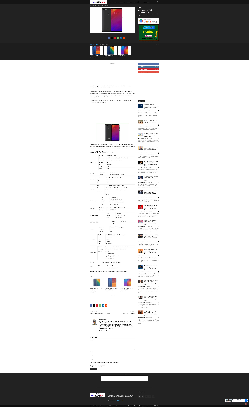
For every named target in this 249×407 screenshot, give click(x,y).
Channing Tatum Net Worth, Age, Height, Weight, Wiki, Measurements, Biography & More (151, 237)
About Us (125, 405)
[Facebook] (109, 38)
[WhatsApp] (118, 38)
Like (157, 63)
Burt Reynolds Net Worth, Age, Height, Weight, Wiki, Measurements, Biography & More (151, 164)
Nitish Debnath (142, 14)
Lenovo (94, 5)
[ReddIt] (124, 38)
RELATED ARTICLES (94, 44)
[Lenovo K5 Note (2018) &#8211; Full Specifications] (97, 282)
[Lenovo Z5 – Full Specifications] (124, 50)
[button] (157, 2)
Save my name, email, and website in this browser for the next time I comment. (104, 362)
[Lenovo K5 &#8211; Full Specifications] (112, 282)
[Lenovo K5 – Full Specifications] (96, 50)
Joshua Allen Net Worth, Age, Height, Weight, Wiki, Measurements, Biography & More (150, 298)
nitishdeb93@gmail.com (118, 400)
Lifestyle (121, 2)
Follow (156, 66)
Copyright (136, 405)
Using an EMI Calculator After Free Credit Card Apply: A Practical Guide (151, 135)
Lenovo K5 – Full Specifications (94, 56)
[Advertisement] (112, 74)
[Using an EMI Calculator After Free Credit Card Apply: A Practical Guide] (140, 134)
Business (129, 2)
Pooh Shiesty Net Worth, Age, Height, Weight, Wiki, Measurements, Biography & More (150, 208)
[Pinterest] (115, 38)
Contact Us (130, 405)
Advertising (146, 2)
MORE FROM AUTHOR (103, 44)
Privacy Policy (147, 405)
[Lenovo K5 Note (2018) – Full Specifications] (110, 50)
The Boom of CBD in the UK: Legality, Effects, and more (150, 121)
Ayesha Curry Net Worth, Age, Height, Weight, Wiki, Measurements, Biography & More (151, 252)
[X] (112, 38)
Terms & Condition (155, 405)
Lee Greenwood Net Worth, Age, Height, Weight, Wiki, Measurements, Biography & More (151, 149)
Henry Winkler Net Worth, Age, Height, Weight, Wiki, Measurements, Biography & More (151, 282)
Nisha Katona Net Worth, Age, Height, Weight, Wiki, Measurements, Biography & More (151, 268)
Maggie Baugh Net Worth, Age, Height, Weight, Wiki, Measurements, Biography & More (151, 313)
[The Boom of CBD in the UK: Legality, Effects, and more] (140, 122)
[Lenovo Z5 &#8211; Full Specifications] (128, 282)
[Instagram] (143, 396)
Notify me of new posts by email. (96, 366)
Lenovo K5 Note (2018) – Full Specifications (109, 56)
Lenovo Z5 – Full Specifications (122, 56)
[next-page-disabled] (158, 44)
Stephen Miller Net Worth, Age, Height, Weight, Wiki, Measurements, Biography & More (151, 193)
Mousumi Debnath (141, 167)
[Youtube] (153, 396)
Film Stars (137, 2)
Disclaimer (141, 405)
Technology (112, 2)
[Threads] (107, 330)
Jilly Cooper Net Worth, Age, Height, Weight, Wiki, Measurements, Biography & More (150, 222)
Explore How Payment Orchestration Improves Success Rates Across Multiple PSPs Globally (151, 107)
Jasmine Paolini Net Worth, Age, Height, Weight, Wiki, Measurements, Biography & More (151, 178)
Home (91, 5)
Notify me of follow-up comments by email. (98, 365)
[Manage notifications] (246, 404)
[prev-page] (156, 44)
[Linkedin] (121, 38)
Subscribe (156, 72)
